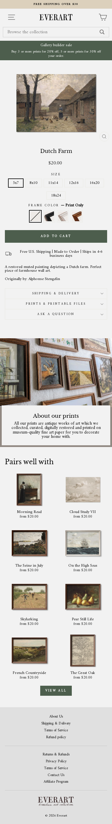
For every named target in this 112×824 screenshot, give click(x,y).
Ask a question (55, 314)
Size (56, 174)
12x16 (74, 182)
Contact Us (56, 775)
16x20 (94, 182)
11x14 (53, 182)
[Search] (102, 32)
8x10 (33, 182)
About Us (56, 717)
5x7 (16, 182)
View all (56, 690)
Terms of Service (56, 731)
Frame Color (56, 205)
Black (49, 216)
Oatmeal (63, 216)
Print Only (35, 216)
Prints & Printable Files (56, 304)
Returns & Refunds (56, 755)
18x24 (56, 195)
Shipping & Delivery (56, 293)
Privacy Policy (56, 762)
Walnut (76, 216)
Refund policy (56, 737)
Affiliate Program (56, 782)
